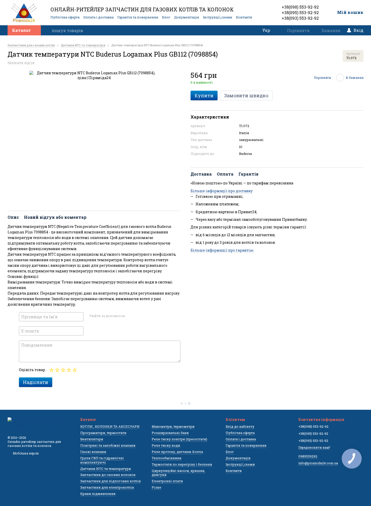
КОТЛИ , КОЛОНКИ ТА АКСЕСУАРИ (110, 426)
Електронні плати (167, 481)
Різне (156, 487)
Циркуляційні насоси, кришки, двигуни (178, 472)
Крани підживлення (98, 493)
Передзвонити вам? (314, 447)
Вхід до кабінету (240, 426)
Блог (166, 17)
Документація (186, 17)
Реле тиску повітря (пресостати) (179, 439)
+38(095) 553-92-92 (300, 12)
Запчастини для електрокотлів (107, 487)
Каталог (21, 30)
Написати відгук (21, 63)
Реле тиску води (166, 445)
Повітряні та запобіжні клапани (108, 445)
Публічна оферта (65, 17)
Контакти (244, 17)
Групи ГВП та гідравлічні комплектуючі (102, 460)
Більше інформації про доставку (222, 190)
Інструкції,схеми (217, 17)
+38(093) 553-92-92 (300, 18)
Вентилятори (91, 439)
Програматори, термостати (103, 432)
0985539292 (307, 456)
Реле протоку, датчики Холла (177, 451)
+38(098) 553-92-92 (300, 7)
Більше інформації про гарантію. (222, 250)
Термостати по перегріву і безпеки (182, 464)
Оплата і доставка (98, 17)
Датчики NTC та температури (105, 468)
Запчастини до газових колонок (108, 474)
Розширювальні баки (170, 432)
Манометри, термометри (173, 426)
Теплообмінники (166, 458)
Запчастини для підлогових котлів (110, 481)
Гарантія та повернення (137, 17)
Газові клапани (93, 451)
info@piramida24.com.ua (318, 463)
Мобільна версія (25, 453)
